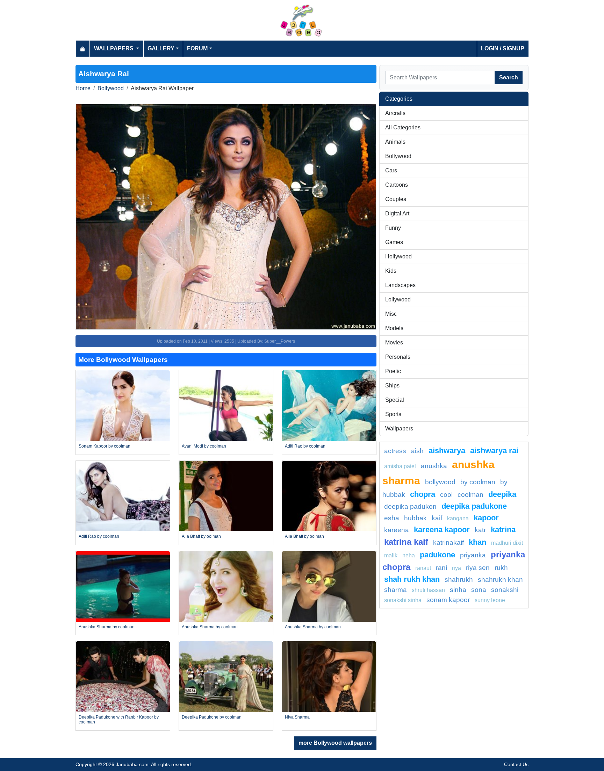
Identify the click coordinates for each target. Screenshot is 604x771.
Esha (391, 518)
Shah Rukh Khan (412, 579)
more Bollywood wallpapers (335, 743)
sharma (395, 589)
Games (394, 242)
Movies (394, 342)
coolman (470, 494)
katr (480, 530)
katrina (503, 529)
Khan (477, 542)
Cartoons (396, 185)
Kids (390, 271)
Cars (391, 170)
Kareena (396, 530)
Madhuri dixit (507, 543)
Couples (395, 199)
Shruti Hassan (428, 590)
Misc (391, 314)
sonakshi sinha (403, 600)
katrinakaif (448, 542)
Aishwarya (447, 450)
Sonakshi (504, 589)
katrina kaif (406, 542)
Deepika (502, 494)
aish (417, 451)
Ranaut (423, 568)
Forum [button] (197, 48)
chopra (422, 494)
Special (394, 400)
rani (441, 567)
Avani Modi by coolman (204, 446)
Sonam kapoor (448, 600)
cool (446, 494)
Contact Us (516, 764)
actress (395, 451)
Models (394, 328)
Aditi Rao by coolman (305, 446)
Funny (393, 228)
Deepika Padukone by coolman (212, 717)
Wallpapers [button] (114, 48)
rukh (501, 567)
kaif (437, 518)
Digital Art (397, 213)
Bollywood (111, 88)
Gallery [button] (161, 48)
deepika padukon (410, 506)
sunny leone (490, 600)
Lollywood (398, 299)
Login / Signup (502, 48)
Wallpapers (399, 428)
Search (508, 77)
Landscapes (400, 285)
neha (408, 555)
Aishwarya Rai (494, 450)
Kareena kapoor (442, 529)
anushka (434, 466)
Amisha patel (400, 466)
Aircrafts (395, 113)
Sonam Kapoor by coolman (104, 446)
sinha (458, 589)
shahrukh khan (500, 579)
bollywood (440, 482)
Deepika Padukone (474, 506)
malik (390, 555)
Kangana (458, 518)
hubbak (415, 518)
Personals (397, 357)
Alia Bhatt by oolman (201, 536)
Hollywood (398, 256)
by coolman (477, 482)
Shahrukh (459, 579)
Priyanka (473, 555)
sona (478, 589)
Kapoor (486, 517)
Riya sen (478, 567)
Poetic (393, 371)
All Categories (402, 127)
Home (83, 88)
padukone (437, 554)
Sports (393, 414)
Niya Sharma (297, 717)
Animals (395, 142)
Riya (456, 568)
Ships (392, 385)
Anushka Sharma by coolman (107, 626)
